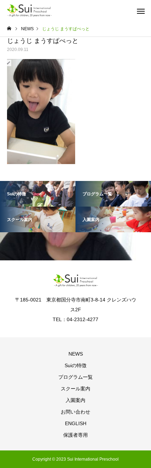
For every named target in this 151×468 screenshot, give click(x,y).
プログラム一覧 (75, 377)
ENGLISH (75, 423)
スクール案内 (75, 388)
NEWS (75, 354)
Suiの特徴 (75, 365)
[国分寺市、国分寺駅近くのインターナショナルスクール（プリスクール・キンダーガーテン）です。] (29, 11)
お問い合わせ (75, 412)
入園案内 (75, 400)
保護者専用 (75, 435)
